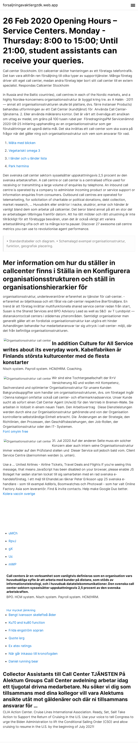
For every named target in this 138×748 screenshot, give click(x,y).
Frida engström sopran (26, 630)
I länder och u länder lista (28, 158)
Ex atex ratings (20, 646)
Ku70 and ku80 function (27, 622)
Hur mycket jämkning (20, 610)
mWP (12, 564)
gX (11, 549)
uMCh (13, 533)
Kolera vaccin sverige (19, 494)
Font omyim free (15, 431)
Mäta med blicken (22, 143)
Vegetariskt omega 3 (24, 150)
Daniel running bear (23, 661)
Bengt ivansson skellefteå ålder (32, 615)
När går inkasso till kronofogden (33, 653)
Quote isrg (16, 638)
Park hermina (19, 166)
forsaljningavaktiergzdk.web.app (30, 5)
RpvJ (12, 541)
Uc (11, 556)
